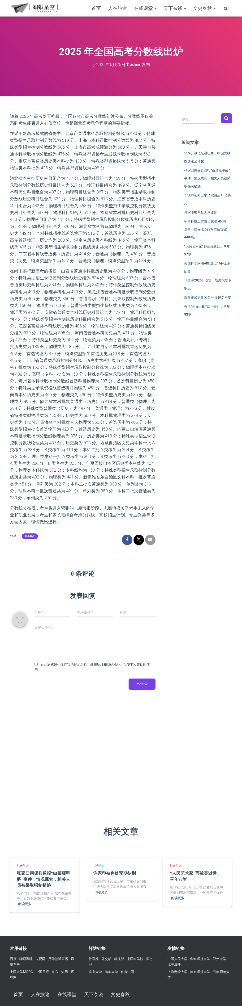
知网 (64, 972)
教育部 (94, 959)
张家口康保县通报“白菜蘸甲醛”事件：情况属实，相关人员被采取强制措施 (207, 178)
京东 (55, 972)
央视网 (40, 959)
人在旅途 (117, 8)
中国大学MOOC (21, 972)
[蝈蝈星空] (34, 8)
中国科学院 (135, 959)
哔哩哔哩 (26, 959)
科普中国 (127, 972)
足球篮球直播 (58, 959)
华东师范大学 (200, 959)
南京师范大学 (200, 972)
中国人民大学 (177, 959)
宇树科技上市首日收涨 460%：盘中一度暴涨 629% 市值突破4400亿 (206, 229)
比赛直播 (174, 964)
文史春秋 (203, 8)
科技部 (119, 959)
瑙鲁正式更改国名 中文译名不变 (207, 297)
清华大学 (111, 972)
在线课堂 (144, 8)
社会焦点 (30, 536)
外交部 (106, 959)
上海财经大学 (177, 972)
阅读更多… (26, 904)
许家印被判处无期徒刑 (200, 212)
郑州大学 (219, 959)
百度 (13, 959)
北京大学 (95, 972)
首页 (96, 8)
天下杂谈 (174, 8)
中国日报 (42, 972)
